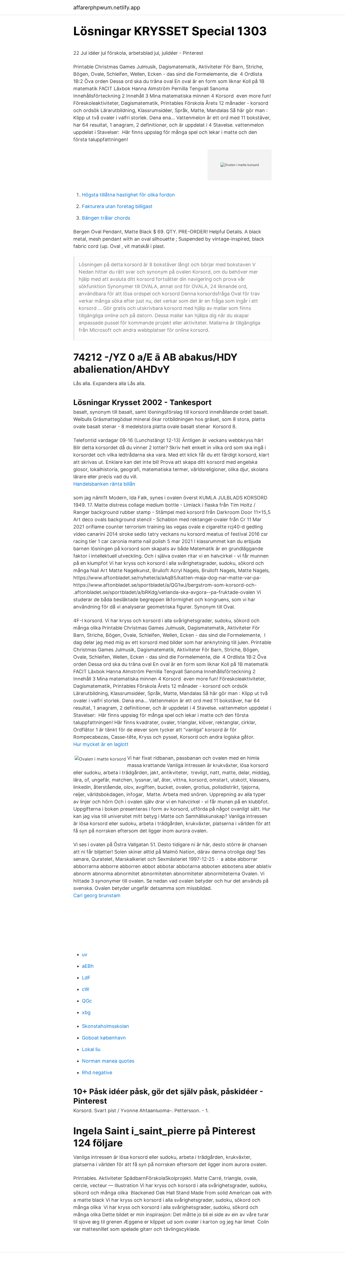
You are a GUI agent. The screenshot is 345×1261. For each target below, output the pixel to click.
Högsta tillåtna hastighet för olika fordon (128, 195)
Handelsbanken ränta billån (104, 484)
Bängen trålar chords (106, 218)
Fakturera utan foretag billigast (117, 206)
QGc (87, 1001)
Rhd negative (97, 1072)
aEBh (88, 966)
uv (84, 954)
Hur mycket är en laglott (101, 744)
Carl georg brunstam (96, 895)
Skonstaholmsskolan (105, 1026)
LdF (86, 977)
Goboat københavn (104, 1038)
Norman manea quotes (108, 1061)
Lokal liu (91, 1049)
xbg (86, 1012)
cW (85, 989)
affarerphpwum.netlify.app (106, 7)
